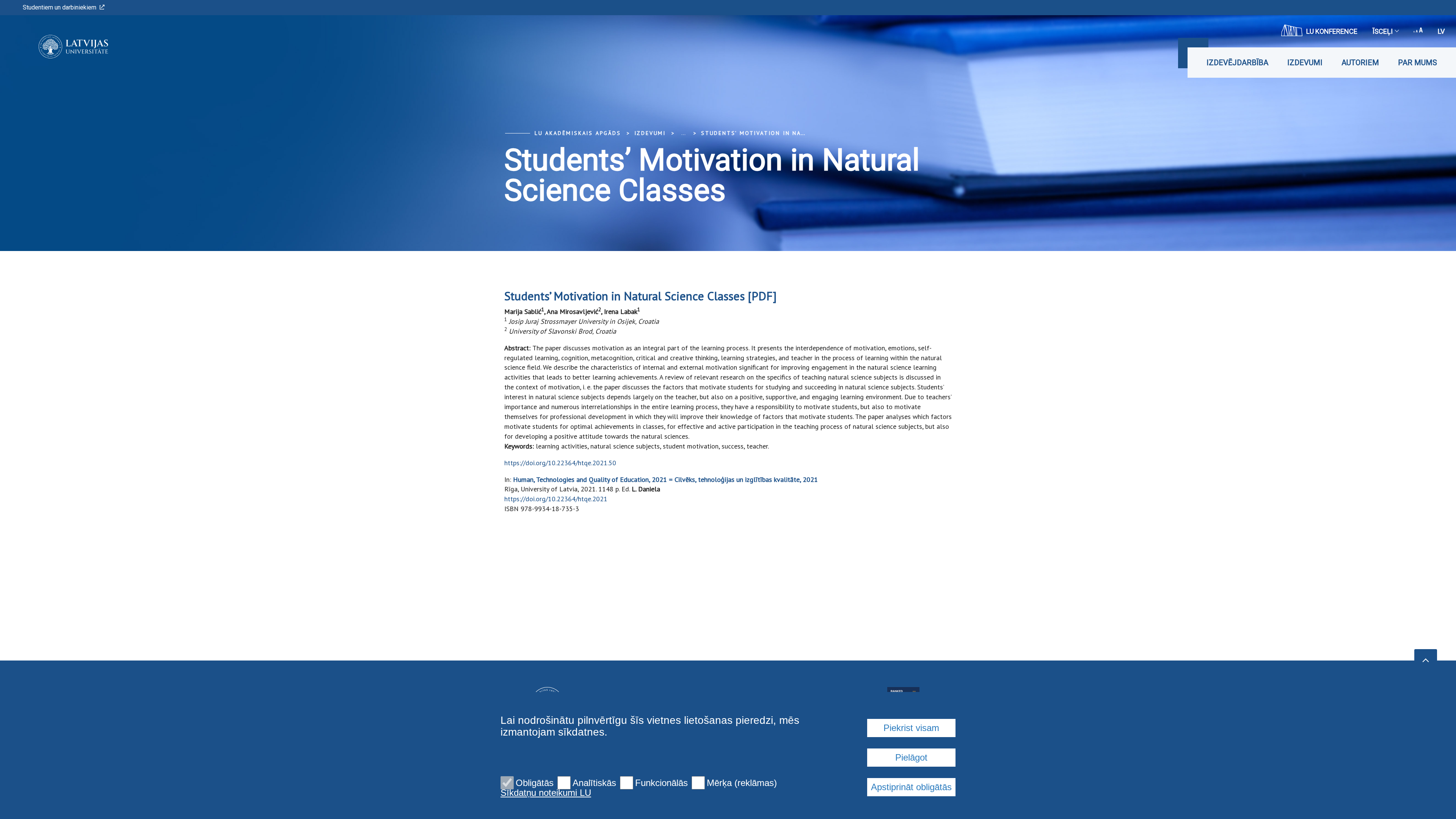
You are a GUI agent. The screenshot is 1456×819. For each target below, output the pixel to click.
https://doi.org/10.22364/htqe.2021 (555, 498)
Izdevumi (1305, 62)
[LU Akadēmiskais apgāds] (62, 46)
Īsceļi (1383, 31)
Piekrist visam (911, 728)
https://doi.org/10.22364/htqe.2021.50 (560, 462)
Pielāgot (911, 757)
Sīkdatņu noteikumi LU (545, 792)
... (683, 133)
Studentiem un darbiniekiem (59, 7)
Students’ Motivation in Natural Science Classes (791, 133)
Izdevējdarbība (1237, 62)
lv (1441, 31)
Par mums (1417, 62)
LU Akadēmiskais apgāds (578, 133)
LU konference (1331, 31)
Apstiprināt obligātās (911, 787)
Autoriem (1360, 62)
